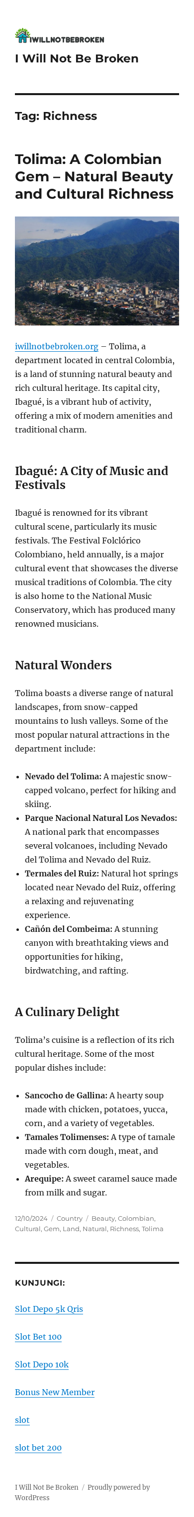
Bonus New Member (55, 1392)
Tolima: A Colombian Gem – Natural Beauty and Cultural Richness (94, 176)
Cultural (28, 1229)
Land (71, 1229)
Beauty (103, 1218)
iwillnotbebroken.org (56, 346)
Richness (124, 1229)
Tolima (153, 1229)
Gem (52, 1229)
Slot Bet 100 (38, 1337)
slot (22, 1420)
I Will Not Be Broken (77, 58)
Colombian (136, 1218)
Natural (95, 1229)
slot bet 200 (38, 1448)
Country (70, 1218)
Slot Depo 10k (42, 1364)
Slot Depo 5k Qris (49, 1309)
